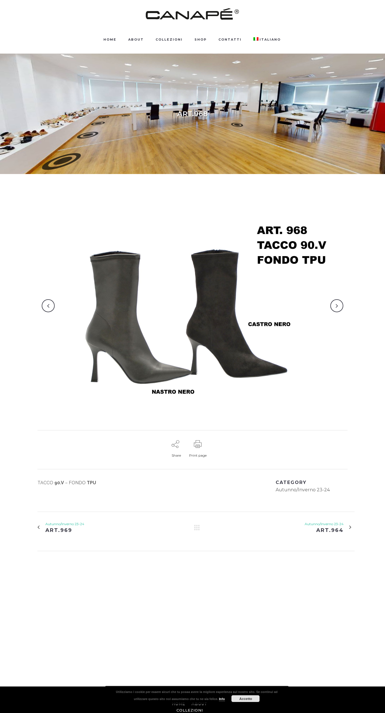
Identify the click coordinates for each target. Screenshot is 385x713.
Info (222, 699)
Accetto (245, 698)
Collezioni (189, 710)
